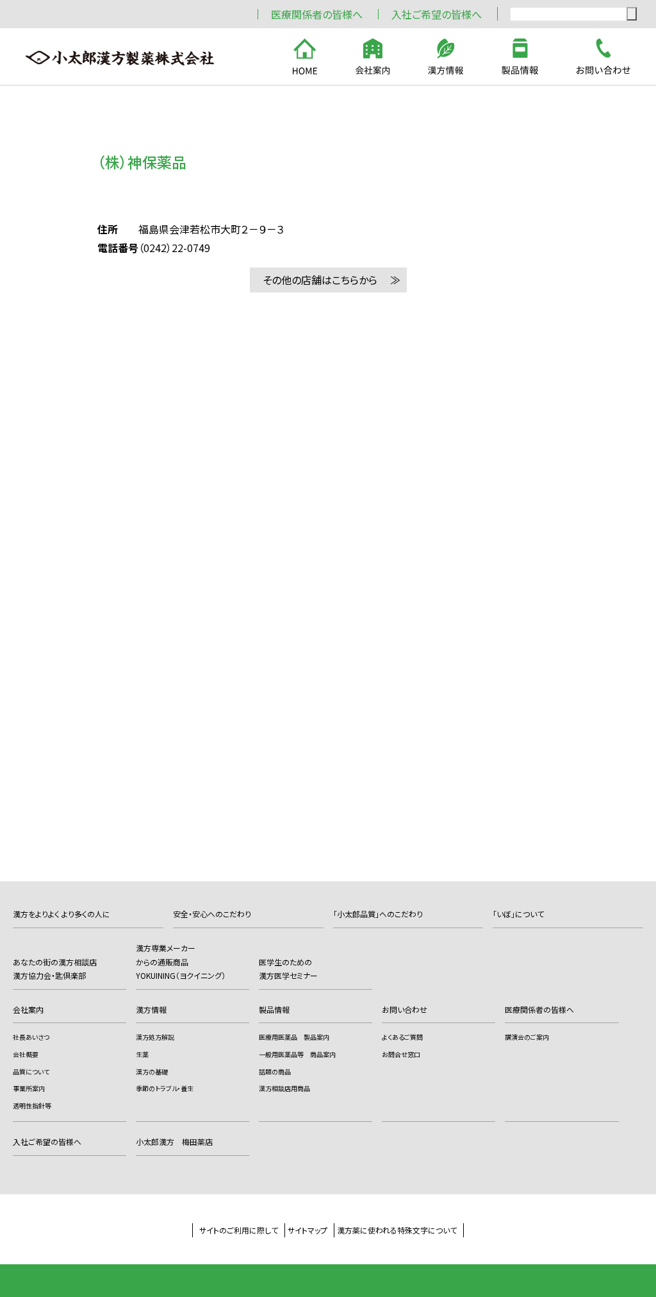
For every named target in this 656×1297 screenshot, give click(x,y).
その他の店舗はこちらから (320, 279)
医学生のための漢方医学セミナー (288, 968)
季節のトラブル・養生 (164, 1088)
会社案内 (28, 1009)
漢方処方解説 (155, 1037)
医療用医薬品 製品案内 (294, 1037)
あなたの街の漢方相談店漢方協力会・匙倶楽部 (55, 968)
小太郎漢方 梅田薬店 (174, 1141)
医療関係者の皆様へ (317, 14)
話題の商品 (275, 1071)
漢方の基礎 (152, 1071)
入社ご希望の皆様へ (436, 14)
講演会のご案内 (527, 1037)
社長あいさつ (31, 1037)
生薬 (142, 1054)
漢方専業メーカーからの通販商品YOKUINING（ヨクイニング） (181, 961)
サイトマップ (307, 1230)
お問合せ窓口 (401, 1054)
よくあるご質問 (402, 1037)
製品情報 (274, 1009)
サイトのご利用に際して (238, 1230)
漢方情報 (151, 1009)
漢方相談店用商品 (284, 1088)
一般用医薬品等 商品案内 (297, 1054)
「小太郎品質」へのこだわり (378, 913)
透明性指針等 (32, 1105)
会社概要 (25, 1054)
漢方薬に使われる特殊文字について (397, 1230)
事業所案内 (29, 1088)
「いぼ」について (518, 913)
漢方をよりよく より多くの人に (61, 913)
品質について (31, 1071)
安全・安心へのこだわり (212, 913)
